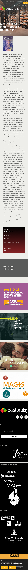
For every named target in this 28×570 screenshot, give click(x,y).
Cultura (12, 1)
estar (18, 5)
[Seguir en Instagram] (17, 417)
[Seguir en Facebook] (26, 417)
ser (15, 5)
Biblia (25, 1)
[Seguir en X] (21, 417)
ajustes (20, 564)
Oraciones (19, 1)
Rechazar (12, 567)
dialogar (24, 5)
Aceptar (4, 567)
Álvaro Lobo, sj (6, 33)
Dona (25, 3)
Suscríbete (14, 436)
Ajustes (19, 567)
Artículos (6, 1)
